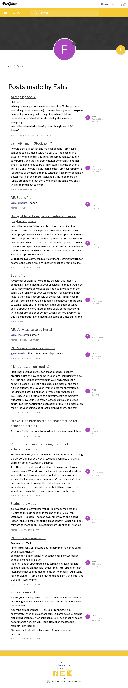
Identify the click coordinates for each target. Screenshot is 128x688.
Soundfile (18, 275)
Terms (68, 665)
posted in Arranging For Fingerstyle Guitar (31, 135)
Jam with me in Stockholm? (31, 143)
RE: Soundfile (21, 197)
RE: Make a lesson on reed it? (33, 348)
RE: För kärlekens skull (28, 538)
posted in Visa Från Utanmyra (25, 530)
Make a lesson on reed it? (30, 366)
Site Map (60, 668)
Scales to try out (23, 503)
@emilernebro (19, 202)
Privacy (59, 665)
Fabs (94, 116)
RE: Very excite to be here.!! (32, 329)
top (64, 678)
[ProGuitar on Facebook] (56, 673)
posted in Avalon (18, 208)
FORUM (17, 12)
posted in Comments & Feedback (25, 267)
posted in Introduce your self (25, 340)
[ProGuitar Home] (10, 4)
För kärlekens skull (25, 592)
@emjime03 (18, 334)
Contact (60, 662)
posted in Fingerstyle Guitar (24, 189)
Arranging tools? (23, 97)
